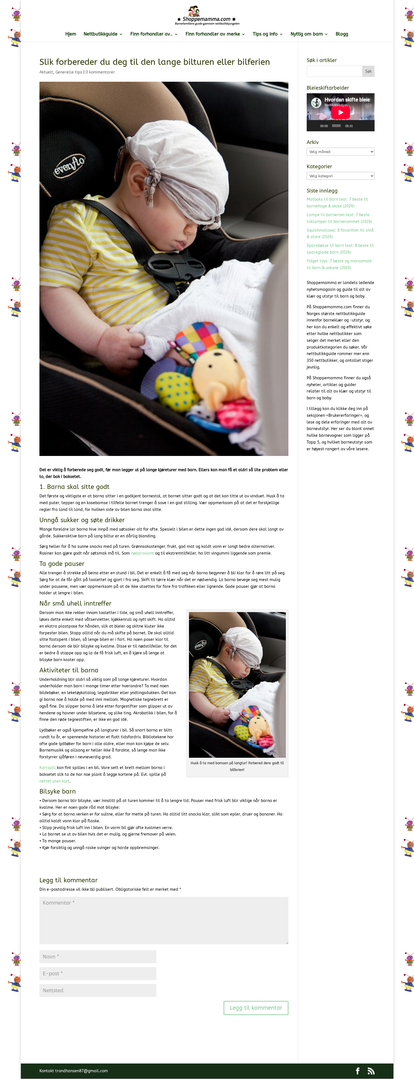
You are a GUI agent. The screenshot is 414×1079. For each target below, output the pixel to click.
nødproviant (143, 553)
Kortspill (47, 767)
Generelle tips (68, 72)
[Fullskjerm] (367, 125)
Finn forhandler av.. (151, 34)
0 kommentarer (100, 72)
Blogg (342, 34)
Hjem (70, 34)
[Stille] (359, 125)
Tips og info (265, 34)
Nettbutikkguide (100, 34)
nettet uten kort (54, 781)
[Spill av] (314, 125)
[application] (341, 112)
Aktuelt (46, 72)
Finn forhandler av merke (213, 34)
